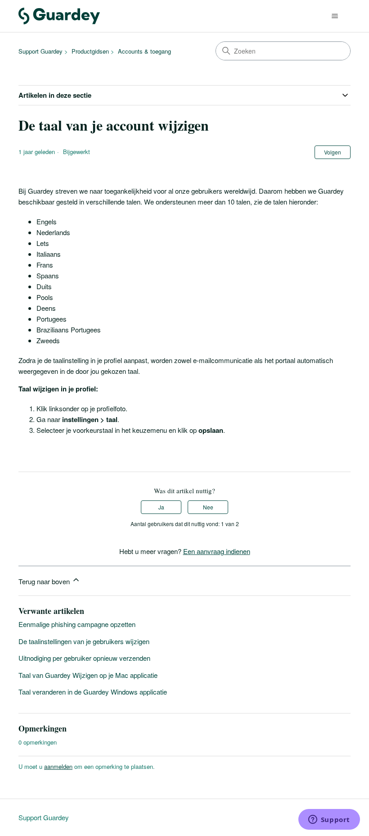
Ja (161, 507)
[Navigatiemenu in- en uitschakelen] (335, 16)
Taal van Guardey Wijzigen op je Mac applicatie (88, 675)
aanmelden (58, 766)
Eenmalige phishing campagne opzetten (76, 624)
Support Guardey (40, 51)
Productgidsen (90, 51)
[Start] (59, 16)
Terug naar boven (45, 581)
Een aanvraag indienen (216, 551)
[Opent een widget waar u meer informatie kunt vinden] (329, 820)
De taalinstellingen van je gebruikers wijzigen (83, 641)
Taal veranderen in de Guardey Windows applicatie (92, 691)
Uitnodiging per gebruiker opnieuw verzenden (84, 658)
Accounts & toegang (144, 51)
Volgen (332, 152)
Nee (208, 507)
